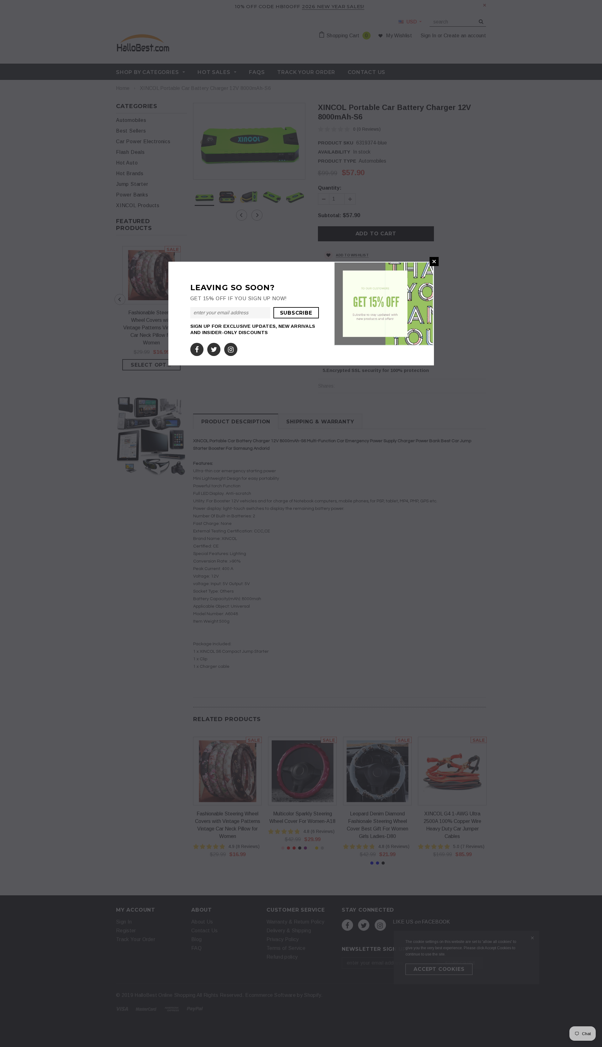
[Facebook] (197, 348)
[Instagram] (231, 348)
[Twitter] (214, 348)
